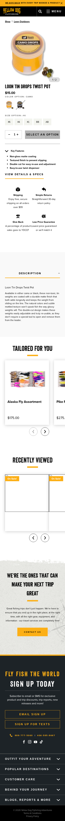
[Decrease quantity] (8, 134)
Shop (7, 21)
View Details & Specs (24, 174)
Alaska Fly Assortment (25, 401)
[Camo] (10, 105)
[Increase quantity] (18, 134)
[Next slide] (45, 431)
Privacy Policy (19, 816)
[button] (32, 273)
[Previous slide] (33, 431)
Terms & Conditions (21, 813)
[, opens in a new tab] (24, 741)
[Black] (21, 105)
